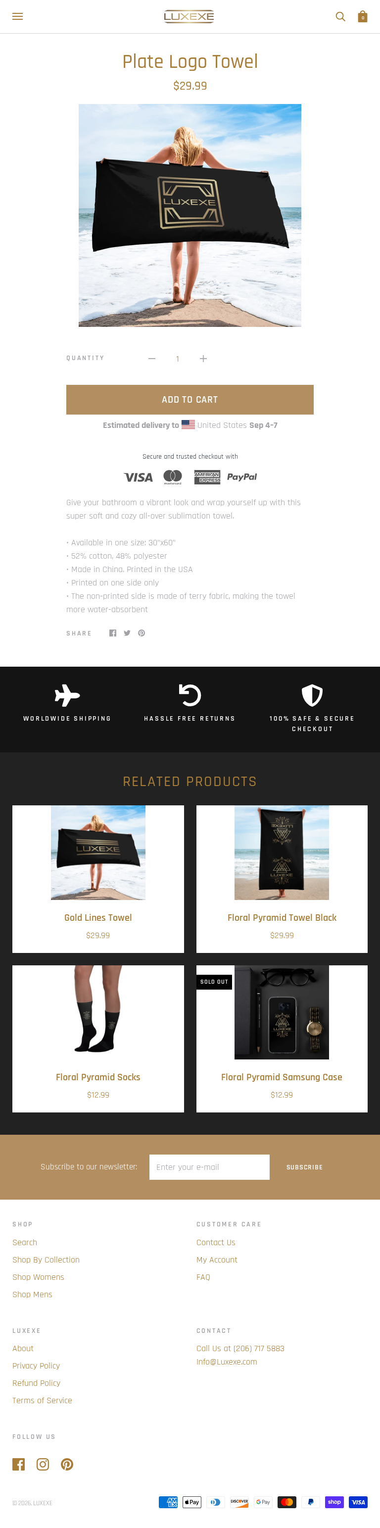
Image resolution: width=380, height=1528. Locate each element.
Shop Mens (32, 1294)
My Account (217, 1259)
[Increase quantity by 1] (203, 358)
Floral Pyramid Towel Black (282, 918)
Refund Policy (36, 1383)
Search (24, 1242)
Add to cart (190, 399)
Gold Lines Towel (98, 918)
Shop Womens (38, 1277)
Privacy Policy (36, 1365)
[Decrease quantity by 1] (151, 358)
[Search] (340, 16)
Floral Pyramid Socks (98, 1077)
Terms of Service (42, 1400)
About (23, 1348)
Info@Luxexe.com (226, 1362)
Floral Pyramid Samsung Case (281, 1077)
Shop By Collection (46, 1259)
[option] (190, 215)
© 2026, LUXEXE (32, 1503)
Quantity (85, 358)
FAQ (203, 1277)
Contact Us (216, 1242)
